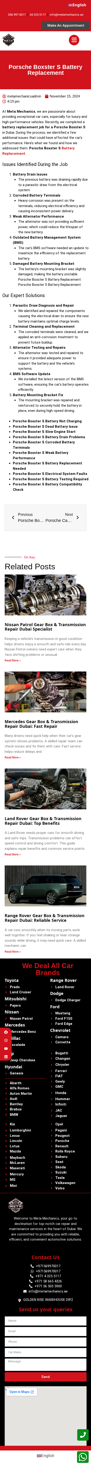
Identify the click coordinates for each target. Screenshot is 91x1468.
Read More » (13, 660)
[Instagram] (6, 1040)
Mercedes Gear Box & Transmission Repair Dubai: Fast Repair (41, 724)
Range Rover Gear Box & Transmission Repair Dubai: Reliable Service (44, 918)
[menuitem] (77, 5)
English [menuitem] (47, 1455)
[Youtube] (6, 1048)
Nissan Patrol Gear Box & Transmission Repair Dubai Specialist (45, 627)
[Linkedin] (6, 1057)
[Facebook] (6, 1032)
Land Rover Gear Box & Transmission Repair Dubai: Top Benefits (43, 821)
